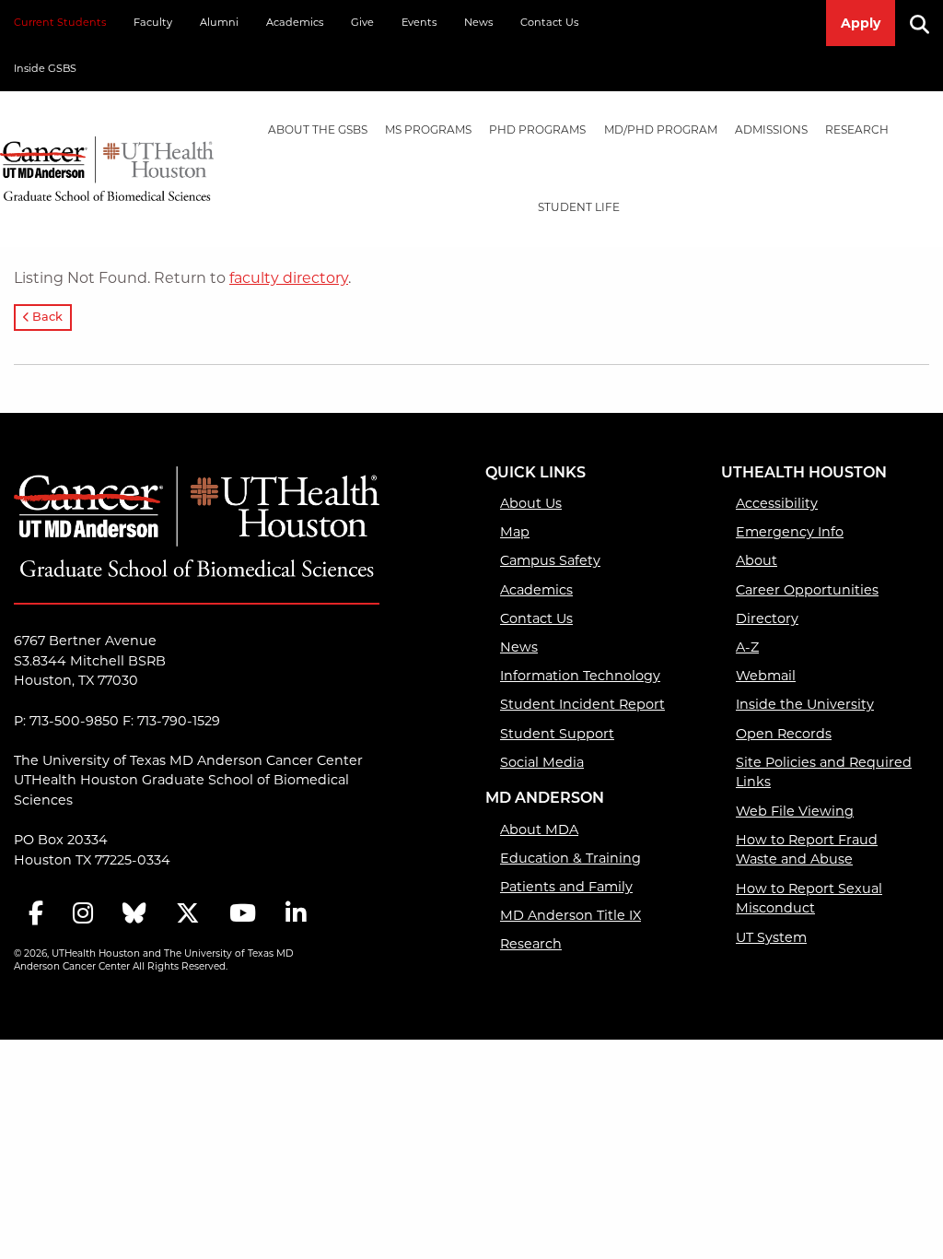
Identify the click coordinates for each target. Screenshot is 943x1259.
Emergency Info (790, 532)
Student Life (579, 207)
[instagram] (83, 914)
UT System (771, 937)
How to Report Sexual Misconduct (809, 898)
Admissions (771, 129)
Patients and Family (566, 886)
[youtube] (242, 914)
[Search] (926, 23)
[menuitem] (317, 130)
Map (515, 532)
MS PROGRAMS (428, 129)
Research (857, 129)
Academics (294, 22)
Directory (767, 618)
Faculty (153, 22)
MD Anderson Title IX (570, 915)
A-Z (747, 647)
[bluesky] (134, 914)
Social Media (542, 762)
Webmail (766, 675)
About (756, 560)
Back (46, 318)
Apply (860, 23)
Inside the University (805, 704)
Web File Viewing (795, 811)
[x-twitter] (188, 914)
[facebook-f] (36, 914)
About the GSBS (317, 129)
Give (362, 22)
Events (419, 22)
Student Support (557, 733)
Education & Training (570, 858)
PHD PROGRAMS (537, 129)
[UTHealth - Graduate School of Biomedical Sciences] (107, 165)
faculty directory (288, 278)
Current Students (60, 22)
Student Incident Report (582, 704)
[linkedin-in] (295, 914)
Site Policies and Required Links (824, 772)
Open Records (784, 733)
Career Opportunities (807, 590)
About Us (531, 503)
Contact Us (549, 22)
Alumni (219, 22)
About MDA (539, 829)
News (478, 22)
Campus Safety (550, 560)
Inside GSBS (45, 68)
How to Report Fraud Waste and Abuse (807, 849)
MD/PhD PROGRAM (660, 129)
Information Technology (580, 675)
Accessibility (777, 503)
